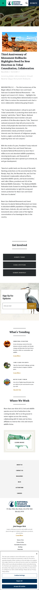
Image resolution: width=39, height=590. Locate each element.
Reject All (19, 581)
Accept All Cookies (19, 586)
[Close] (37, 554)
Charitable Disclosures (20, 544)
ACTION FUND (19, 487)
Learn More (17, 356)
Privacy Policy (20, 542)
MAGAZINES (19, 476)
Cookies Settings (19, 575)
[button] (31, 306)
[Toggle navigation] (3, 3)
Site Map (20, 547)
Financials (20, 549)
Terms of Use (20, 540)
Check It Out (17, 390)
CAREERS (19, 493)
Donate (33, 3)
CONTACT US (19, 470)
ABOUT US (19, 464)
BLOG (19, 482)
